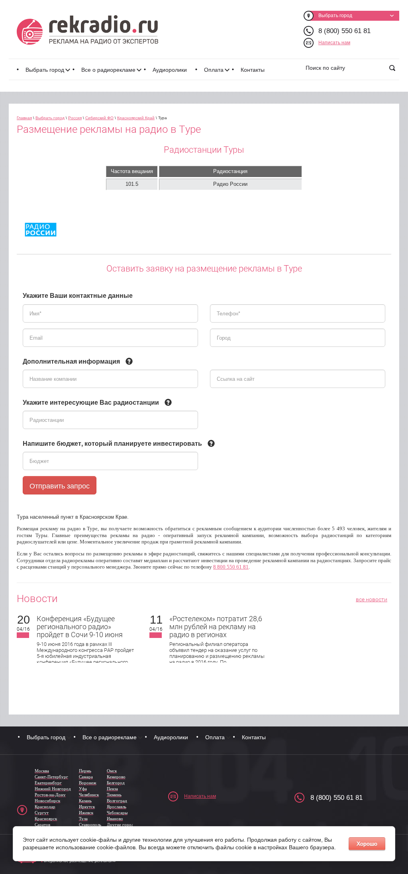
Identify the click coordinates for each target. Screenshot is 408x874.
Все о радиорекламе (108, 70)
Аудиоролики (170, 70)
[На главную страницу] (87, 30)
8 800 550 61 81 (231, 567)
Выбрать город (45, 70)
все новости (371, 599)
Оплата (214, 70)
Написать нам (334, 42)
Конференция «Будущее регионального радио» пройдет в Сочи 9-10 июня (80, 626)
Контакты (253, 70)
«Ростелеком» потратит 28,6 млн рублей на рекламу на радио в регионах (215, 626)
